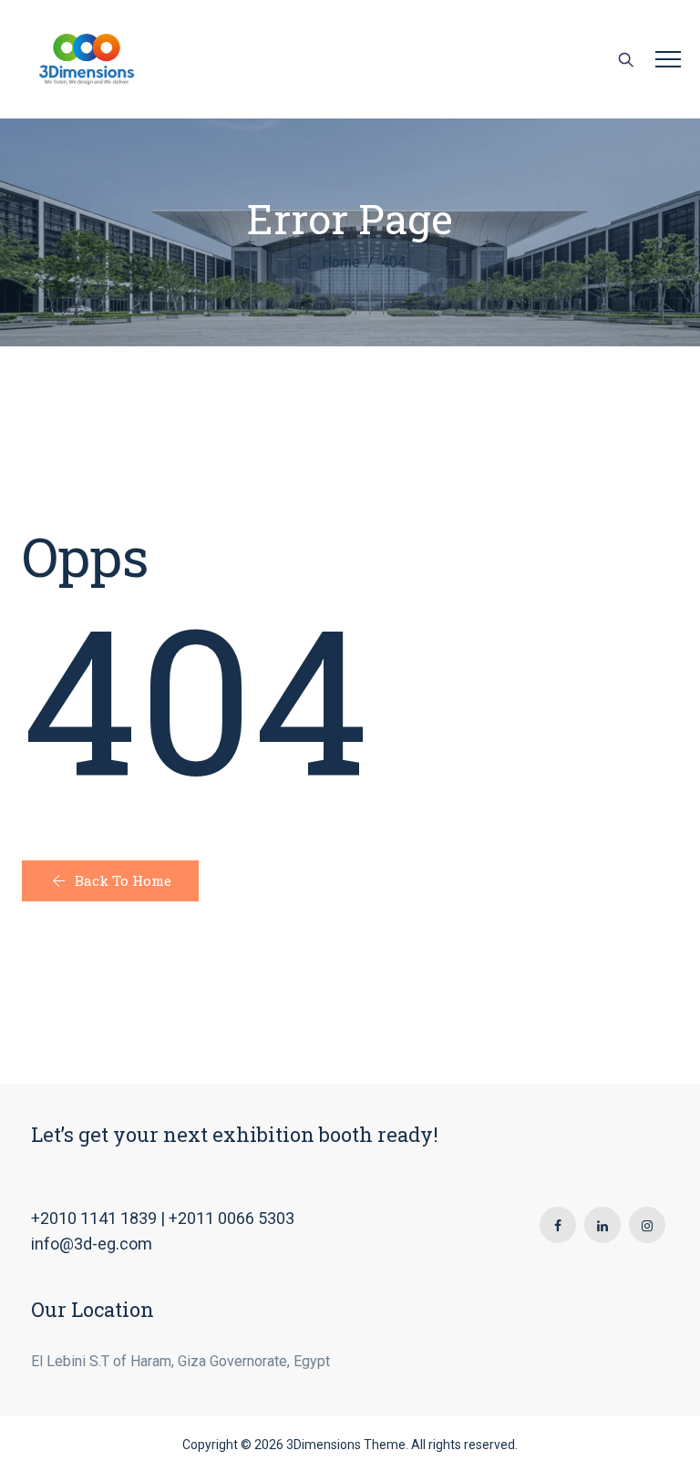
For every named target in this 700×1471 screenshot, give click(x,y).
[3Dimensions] (86, 59)
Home (337, 262)
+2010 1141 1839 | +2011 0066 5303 (162, 1218)
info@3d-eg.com (91, 1243)
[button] (110, 880)
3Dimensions (323, 1444)
